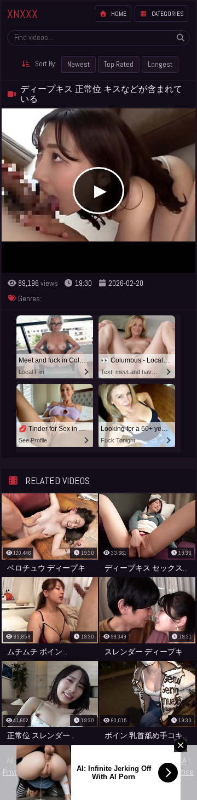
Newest (78, 64)
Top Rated (119, 64)
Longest (160, 64)
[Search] (180, 37)
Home (117, 14)
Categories (166, 14)
